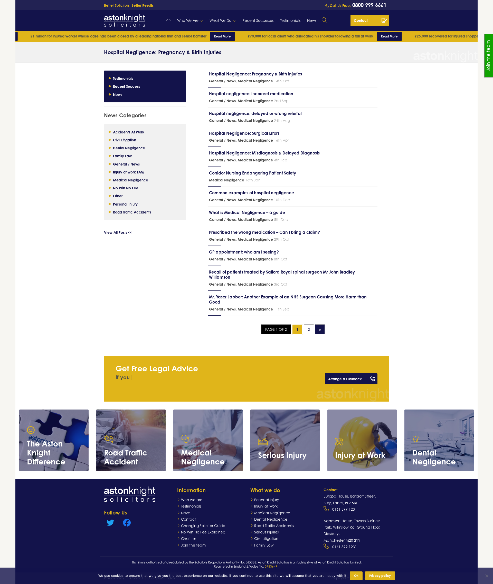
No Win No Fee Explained (203, 532)
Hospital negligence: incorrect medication (251, 93)
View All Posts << (118, 232)
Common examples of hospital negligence (251, 192)
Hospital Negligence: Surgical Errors (244, 133)
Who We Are (187, 20)
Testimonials (290, 20)
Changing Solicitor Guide (203, 525)
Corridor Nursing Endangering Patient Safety (252, 173)
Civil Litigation (124, 140)
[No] (486, 575)
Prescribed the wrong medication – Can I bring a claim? (264, 232)
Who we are (191, 500)
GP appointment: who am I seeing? (244, 252)
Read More (196, 36)
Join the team (193, 545)
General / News (126, 164)
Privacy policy (380, 576)
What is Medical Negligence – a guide (247, 212)
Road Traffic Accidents (132, 212)
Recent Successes (257, 20)
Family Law (122, 156)
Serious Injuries (266, 532)
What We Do (220, 20)
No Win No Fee (125, 188)
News (311, 20)
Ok (356, 576)
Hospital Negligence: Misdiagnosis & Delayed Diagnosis (264, 152)
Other (117, 196)
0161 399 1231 (344, 509)
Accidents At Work (128, 132)
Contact (361, 20)
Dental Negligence (129, 148)
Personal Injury (125, 204)
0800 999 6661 (368, 5)
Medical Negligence (130, 180)
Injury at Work (266, 506)
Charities (188, 538)
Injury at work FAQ (128, 172)
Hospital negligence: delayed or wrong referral (255, 113)
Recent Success (126, 86)
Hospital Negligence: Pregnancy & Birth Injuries (255, 73)
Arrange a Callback (345, 379)
